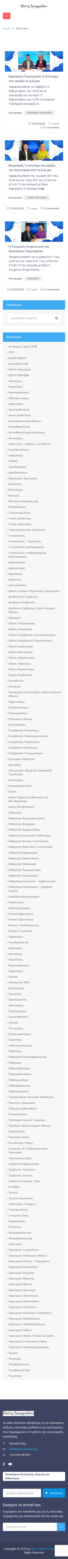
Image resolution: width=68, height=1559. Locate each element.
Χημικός (13, 1353)
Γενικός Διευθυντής (19, 518)
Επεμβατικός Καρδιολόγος (24, 742)
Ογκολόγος (15, 994)
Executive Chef (18, 364)
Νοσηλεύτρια (16, 988)
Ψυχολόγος (15, 1376)
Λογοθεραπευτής (18, 942)
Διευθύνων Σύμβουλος (21, 602)
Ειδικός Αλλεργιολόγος (21, 623)
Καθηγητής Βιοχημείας (21, 824)
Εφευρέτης (14, 765)
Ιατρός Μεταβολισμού (21, 807)
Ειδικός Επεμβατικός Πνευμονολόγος (30, 640)
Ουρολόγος (15, 1040)
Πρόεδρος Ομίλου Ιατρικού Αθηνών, (29, 1126)
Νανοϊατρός (15, 954)
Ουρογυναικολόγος (19, 1034)
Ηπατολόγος (15, 780)
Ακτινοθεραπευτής (19, 427)
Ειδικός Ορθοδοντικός (21, 658)
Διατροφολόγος (17, 585)
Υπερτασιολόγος (18, 1210)
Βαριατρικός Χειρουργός (39, 112)
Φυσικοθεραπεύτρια (20, 1238)
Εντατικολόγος (17, 725)
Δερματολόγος (17, 562)
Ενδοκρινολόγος (18, 713)
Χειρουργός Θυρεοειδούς (23, 1267)
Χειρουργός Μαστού (20, 1284)
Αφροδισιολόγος (18, 472)
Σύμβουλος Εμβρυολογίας (23, 1164)
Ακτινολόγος (15, 438)
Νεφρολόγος (15, 971)
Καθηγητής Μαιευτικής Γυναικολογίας (30, 847)
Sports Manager (18, 375)
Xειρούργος (15, 381)
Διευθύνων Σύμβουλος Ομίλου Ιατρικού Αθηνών (31, 610)
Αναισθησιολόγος (18, 449)
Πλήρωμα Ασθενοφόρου (22, 1108)
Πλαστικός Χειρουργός (21, 1103)
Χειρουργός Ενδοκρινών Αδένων (27, 1255)
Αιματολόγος (15, 404)
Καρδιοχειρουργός (19, 908)
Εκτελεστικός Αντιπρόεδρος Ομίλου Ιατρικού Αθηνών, (34, 694)
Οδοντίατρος (16, 1005)
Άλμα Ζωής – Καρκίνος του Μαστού (29, 444)
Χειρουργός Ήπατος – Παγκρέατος (29, 1261)
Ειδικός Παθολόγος (19, 663)
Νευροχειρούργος (18, 965)
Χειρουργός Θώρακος (21, 1273)
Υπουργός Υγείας (18, 1215)
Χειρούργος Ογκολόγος (22, 1290)
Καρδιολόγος (16, 902)
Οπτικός (13, 1023)
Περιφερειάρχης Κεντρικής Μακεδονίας (31, 1097)
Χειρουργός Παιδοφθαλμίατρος (26, 1324)
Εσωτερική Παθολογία (21, 759)
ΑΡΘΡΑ (12, 461)
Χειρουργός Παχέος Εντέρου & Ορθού (31, 1336)
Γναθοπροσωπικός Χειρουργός (27, 530)
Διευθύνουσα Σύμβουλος (23, 597)
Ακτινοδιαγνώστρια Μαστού (24, 421)
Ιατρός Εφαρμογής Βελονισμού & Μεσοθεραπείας (28, 799)
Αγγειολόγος (15, 387)
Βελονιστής (15, 484)
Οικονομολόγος (17, 1011)
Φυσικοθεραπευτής (19, 1233)
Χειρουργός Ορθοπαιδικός (24, 1301)
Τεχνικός (13, 1192)
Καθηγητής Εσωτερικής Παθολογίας (29, 835)
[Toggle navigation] (6, 16)
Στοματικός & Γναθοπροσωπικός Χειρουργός (28, 1150)
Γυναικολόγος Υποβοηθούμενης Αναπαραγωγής (27, 554)
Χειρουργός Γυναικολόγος (23, 1250)
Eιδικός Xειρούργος (19, 369)
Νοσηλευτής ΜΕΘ (19, 982)
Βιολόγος (13, 495)
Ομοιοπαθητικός (18, 1017)
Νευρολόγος (15, 959)
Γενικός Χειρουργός (37, 197)
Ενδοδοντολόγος (18, 707)
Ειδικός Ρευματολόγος (21, 669)
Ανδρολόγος (15, 455)
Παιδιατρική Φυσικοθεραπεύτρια (27, 1057)
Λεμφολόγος (15, 937)
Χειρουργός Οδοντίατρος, (23, 1296)
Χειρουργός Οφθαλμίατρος (24, 1318)
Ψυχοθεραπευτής (18, 1364)
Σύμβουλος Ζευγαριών (21, 1169)
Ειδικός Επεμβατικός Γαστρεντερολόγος (32, 635)
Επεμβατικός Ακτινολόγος (23, 730)
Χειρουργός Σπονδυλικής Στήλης (27, 1341)
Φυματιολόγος (16, 1221)
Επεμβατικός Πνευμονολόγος (25, 753)
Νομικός (13, 977)
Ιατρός (12, 791)
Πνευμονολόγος (17, 1114)
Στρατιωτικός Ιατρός (20, 1158)
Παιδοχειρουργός (18, 1091)
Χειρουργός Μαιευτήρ (21, 1278)
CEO (11, 352)
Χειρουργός (33, 278)
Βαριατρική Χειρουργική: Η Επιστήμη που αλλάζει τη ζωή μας (33, 78)
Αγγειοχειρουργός (18, 392)
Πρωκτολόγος (16, 1131)
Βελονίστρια (15, 490)
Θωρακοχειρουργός (20, 786)
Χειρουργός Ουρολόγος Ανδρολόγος (30, 1313)
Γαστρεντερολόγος (19, 513)
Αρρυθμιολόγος (17, 467)
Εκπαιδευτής (16, 681)
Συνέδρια (13, 1187)
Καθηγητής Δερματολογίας (24, 829)
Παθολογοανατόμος (20, 1045)
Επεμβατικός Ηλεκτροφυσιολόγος (28, 736)
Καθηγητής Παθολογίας (22, 864)
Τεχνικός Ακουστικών (20, 1198)
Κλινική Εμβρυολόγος (21, 914)
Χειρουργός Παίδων (20, 1330)
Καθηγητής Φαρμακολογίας (24, 870)
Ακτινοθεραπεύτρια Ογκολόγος (26, 432)
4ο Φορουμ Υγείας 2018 (22, 346)
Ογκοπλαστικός (17, 999)
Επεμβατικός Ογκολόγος (23, 747)
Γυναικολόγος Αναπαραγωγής (26, 547)
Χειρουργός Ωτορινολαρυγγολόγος (28, 1347)
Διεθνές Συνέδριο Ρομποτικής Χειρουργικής (34, 591)
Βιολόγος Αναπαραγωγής (23, 501)
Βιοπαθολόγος (17, 507)
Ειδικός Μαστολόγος (20, 652)
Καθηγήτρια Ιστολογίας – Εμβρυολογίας (32, 881)
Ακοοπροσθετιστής (19, 415)
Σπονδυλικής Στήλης (20, 1143)
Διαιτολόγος (15, 574)
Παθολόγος (15, 1051)
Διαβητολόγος (16, 568)
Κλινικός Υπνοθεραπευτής (23, 925)
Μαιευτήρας (15, 948)
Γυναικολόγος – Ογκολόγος (24, 541)
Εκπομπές (14, 686)
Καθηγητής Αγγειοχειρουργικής (26, 818)
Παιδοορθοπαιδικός (20, 1074)
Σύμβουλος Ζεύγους (20, 1175)
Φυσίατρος (14, 1227)
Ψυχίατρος (14, 1358)
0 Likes (55, 124)
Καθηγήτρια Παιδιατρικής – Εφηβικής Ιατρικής (30, 889)
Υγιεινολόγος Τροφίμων (22, 1204)
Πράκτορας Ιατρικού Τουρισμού (27, 1120)
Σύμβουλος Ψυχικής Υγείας (24, 1181)
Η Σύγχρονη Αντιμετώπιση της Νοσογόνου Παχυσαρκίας (29, 248)
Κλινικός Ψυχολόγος (20, 931)
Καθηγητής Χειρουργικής (23, 875)
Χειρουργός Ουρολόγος (22, 1307)
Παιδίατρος (15, 1063)
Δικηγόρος (14, 618)
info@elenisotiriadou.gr (23, 1449)
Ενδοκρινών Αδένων (20, 719)
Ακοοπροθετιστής (18, 409)
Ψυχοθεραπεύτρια (19, 1370)
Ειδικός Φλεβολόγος (20, 675)
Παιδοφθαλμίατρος (19, 1085)
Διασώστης (15, 579)
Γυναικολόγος (16, 536)
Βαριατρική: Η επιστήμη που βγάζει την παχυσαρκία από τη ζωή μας (32, 167)
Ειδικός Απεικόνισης (20, 629)
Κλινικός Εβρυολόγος (21, 919)
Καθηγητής (15, 812)
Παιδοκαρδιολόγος (19, 1068)
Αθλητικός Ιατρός (18, 398)
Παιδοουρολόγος (18, 1080)
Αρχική (6, 28)
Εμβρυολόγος (16, 702)
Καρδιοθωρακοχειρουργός (23, 896)
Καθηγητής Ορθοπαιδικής (23, 858)
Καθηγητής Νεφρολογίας (23, 853)
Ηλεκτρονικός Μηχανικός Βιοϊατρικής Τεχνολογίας (30, 772)
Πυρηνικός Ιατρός (18, 1137)
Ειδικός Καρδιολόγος (20, 646)
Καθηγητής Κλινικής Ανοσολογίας (28, 841)
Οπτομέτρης (15, 1028)
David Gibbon (17, 358)
